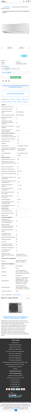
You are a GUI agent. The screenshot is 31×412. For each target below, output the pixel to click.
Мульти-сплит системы (15, 347)
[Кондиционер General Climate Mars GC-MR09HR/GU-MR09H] (15, 28)
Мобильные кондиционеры (15, 349)
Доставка (9, 101)
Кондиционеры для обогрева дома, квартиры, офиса (15, 362)
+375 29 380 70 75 (15, 384)
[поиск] (30, 1)
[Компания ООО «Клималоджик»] (15, 394)
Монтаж (19, 101)
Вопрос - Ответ (25, 99)
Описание (12, 99)
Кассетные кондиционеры (15, 360)
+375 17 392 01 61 (15, 380)
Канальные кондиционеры (15, 357)
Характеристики (5, 99)
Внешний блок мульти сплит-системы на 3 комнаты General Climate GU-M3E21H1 (15, 317)
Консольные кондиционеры (15, 353)
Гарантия (4, 101)
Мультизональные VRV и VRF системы (15, 364)
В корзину (16, 77)
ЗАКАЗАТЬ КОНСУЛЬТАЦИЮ (15, 93)
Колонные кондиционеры (15, 355)
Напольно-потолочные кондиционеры (15, 351)
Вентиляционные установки (15, 366)
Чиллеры (15, 368)
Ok (15, 410)
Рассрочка (25, 101)
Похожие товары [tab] (16, 294)
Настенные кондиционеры (15, 344)
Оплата (14, 101)
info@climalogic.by (15, 386)
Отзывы (18, 99)
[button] (27, 298)
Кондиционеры (6, 6)
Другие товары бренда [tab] (7, 294)
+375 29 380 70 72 (15, 382)
